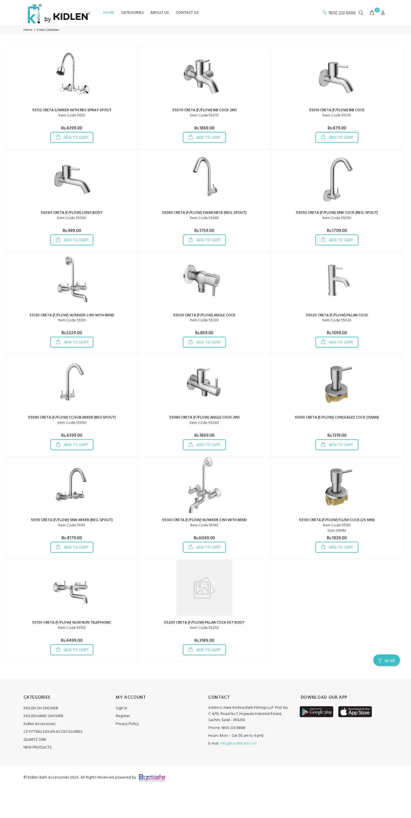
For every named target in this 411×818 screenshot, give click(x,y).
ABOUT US (159, 13)
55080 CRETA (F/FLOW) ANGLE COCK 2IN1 (204, 417)
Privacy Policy (127, 724)
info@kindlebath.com (238, 743)
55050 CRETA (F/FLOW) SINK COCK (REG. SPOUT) (337, 213)
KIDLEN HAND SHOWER (43, 716)
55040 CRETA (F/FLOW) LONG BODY (72, 213)
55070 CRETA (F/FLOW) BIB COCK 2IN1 (204, 110)
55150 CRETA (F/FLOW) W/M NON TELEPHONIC (71, 622)
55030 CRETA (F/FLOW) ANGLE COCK (204, 315)
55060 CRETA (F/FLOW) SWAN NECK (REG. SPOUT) (204, 213)
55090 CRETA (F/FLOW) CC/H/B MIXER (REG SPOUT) (72, 417)
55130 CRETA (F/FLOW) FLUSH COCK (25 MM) (337, 520)
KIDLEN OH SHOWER (40, 708)
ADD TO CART (75, 137)
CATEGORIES (132, 13)
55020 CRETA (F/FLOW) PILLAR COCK (337, 315)
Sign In (121, 708)
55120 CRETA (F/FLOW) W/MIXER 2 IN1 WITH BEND (71, 315)
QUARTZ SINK (34, 739)
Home (27, 30)
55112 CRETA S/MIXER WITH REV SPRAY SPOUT (72, 110)
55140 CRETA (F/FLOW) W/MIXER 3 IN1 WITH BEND (204, 520)
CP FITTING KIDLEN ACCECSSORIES (52, 732)
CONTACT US (187, 13)
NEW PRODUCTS (37, 747)
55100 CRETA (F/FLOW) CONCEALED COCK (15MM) (337, 417)
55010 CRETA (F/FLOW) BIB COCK (337, 110)
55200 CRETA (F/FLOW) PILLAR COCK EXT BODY (204, 622)
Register (123, 716)
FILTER (390, 661)
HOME (108, 13)
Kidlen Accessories (39, 724)
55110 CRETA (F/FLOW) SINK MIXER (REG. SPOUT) (72, 520)
